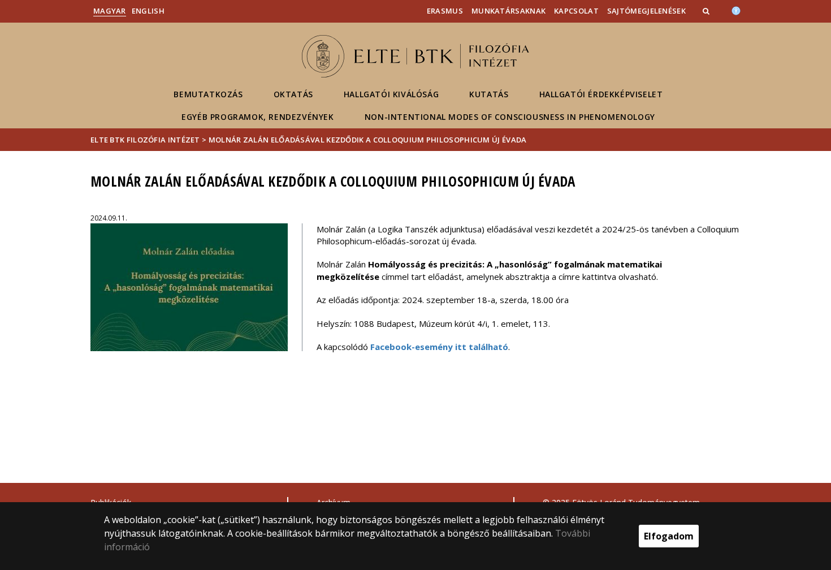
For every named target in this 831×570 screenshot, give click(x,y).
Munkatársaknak (508, 11)
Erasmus (445, 11)
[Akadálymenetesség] (736, 10)
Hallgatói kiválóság (391, 94)
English (148, 11)
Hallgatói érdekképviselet (601, 94)
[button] (707, 11)
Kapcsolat (576, 11)
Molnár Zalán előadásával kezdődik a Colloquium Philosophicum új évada (368, 140)
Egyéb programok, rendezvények (257, 116)
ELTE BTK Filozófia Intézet (145, 140)
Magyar (109, 11)
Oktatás (293, 94)
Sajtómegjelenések (646, 11)
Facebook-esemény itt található (439, 346)
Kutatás (488, 94)
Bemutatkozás (208, 94)
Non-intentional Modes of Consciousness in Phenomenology (510, 116)
